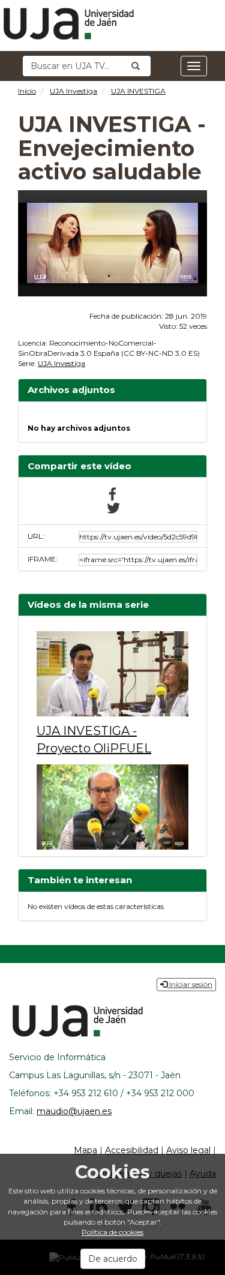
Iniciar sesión (189, 984)
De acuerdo (112, 1258)
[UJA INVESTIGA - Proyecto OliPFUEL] (112, 673)
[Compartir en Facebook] (113, 492)
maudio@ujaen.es (74, 1111)
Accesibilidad (131, 1150)
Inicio (27, 90)
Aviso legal (188, 1150)
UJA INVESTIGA (138, 90)
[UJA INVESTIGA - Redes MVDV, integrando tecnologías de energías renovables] (112, 807)
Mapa (85, 1150)
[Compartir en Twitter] (113, 507)
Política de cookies (112, 1232)
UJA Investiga (73, 90)
